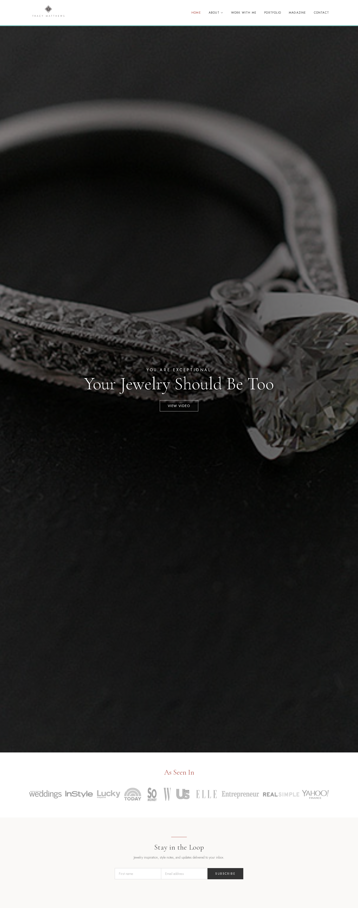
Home (196, 13)
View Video (179, 405)
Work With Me (243, 13)
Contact (321, 13)
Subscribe (225, 873)
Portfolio (272, 13)
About (214, 13)
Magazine (297, 13)
